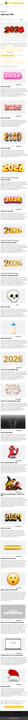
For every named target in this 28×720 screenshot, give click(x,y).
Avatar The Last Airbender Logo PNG (12, 622)
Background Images (14, 50)
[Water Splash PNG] (14, 422)
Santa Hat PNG (5, 686)
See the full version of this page (14, 706)
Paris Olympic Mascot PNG (9, 462)
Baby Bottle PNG (6, 338)
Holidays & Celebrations (7, 177)
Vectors (6, 48)
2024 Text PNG (5, 528)
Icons (18, 48)
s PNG (10, 703)
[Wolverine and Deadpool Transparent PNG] (14, 483)
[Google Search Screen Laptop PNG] (14, 644)
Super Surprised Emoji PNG (9, 590)
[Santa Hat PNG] (14, 676)
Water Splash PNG (6, 432)
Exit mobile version (14, 718)
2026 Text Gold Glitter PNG (9, 369)
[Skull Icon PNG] (14, 296)
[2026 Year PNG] (14, 76)
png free (13, 63)
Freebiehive (9, 46)
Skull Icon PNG (5, 307)
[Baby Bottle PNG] (14, 328)
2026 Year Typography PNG (9, 275)
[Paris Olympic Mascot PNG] (14, 452)
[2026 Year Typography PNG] (14, 263)
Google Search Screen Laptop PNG (12, 655)
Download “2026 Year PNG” (8, 55)
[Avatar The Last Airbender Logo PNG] (14, 612)
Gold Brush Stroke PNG (8, 558)
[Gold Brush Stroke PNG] (14, 548)
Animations (4, 50)
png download (5, 702)
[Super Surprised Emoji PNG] (14, 579)
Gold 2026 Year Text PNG (9, 242)
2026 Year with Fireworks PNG (10, 401)
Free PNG (20, 61)
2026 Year (6, 61)
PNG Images (12, 48)
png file (8, 63)
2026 (2, 61)
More (20, 96)
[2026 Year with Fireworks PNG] (14, 390)
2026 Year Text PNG (7, 211)
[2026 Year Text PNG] (14, 200)
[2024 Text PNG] (14, 518)
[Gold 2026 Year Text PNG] (14, 231)
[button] (2, 4)
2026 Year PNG (13, 61)
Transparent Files (8, 65)
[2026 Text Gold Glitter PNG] (14, 359)
